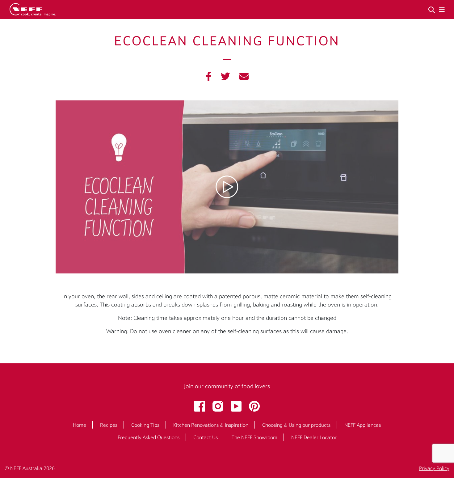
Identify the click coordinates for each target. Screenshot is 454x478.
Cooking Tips (145, 425)
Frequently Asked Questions (148, 437)
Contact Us (205, 437)
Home (79, 425)
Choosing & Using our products (296, 425)
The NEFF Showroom (254, 437)
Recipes (108, 425)
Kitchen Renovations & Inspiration (210, 425)
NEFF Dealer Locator (314, 437)
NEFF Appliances (362, 425)
